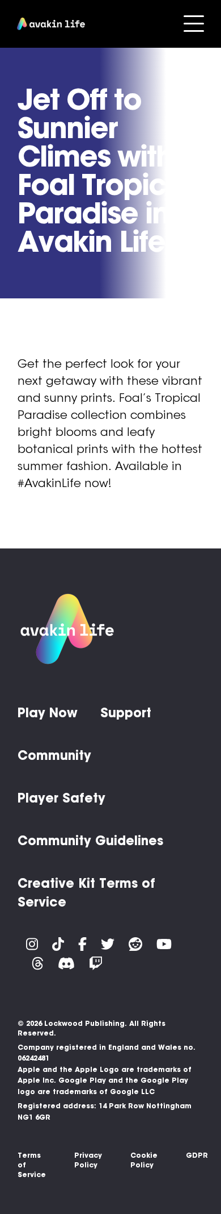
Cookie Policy (144, 1160)
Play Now (48, 713)
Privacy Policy (88, 1160)
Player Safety (61, 798)
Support (125, 713)
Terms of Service (32, 1165)
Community (54, 755)
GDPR (197, 1155)
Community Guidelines (90, 841)
